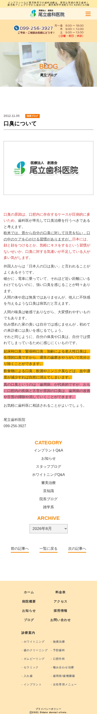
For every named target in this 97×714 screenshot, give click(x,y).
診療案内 (28, 632)
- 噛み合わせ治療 (62, 667)
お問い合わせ (60, 620)
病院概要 (29, 601)
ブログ (29, 620)
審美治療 (48, 483)
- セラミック (30, 667)
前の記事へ (20, 548)
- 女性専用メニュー (64, 684)
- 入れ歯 (27, 676)
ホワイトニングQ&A (48, 475)
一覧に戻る (48, 548)
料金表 (60, 592)
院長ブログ (48, 499)
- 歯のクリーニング (34, 650)
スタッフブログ (48, 466)
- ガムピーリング (33, 658)
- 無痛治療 (58, 641)
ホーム (29, 592)
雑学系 (48, 507)
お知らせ (48, 458)
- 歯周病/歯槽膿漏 (63, 676)
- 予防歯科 (58, 650)
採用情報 (61, 610)
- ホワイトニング (33, 641)
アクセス (61, 601)
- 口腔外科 (58, 658)
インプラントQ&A (48, 450)
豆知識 (48, 491)
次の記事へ (77, 548)
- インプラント (31, 684)
